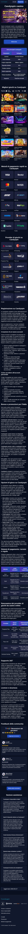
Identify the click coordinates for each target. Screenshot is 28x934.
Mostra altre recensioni (14, 788)
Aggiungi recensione (14, 736)
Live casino (9, 91)
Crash (16, 90)
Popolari (3, 90)
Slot (23, 90)
